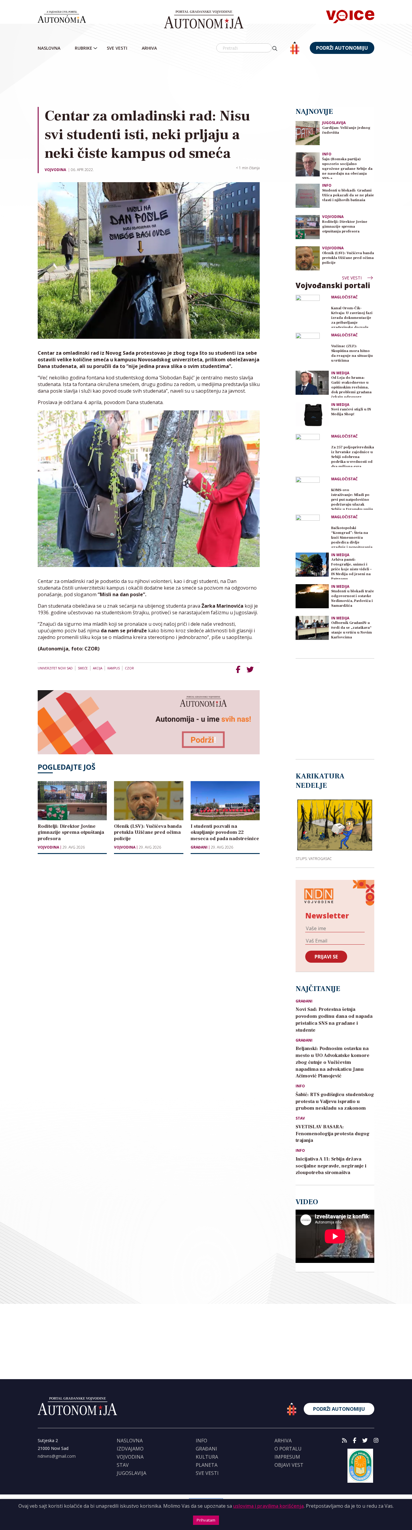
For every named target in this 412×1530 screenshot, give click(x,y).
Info (326, 154)
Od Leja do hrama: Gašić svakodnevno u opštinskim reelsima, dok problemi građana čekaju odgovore (351, 386)
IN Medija (340, 373)
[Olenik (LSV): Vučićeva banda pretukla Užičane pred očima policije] (308, 257)
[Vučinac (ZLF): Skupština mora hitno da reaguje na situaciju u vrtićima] (312, 349)
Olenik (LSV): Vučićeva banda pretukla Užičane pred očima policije (348, 258)
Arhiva (149, 48)
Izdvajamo (130, 1448)
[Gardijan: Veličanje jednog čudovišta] (308, 132)
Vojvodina (55, 169)
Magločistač (344, 297)
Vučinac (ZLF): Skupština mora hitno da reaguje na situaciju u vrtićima (352, 353)
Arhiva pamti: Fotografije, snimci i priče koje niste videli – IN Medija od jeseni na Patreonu (351, 568)
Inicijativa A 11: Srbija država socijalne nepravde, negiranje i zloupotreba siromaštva (331, 1166)
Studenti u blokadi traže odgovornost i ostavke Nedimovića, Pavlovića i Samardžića (352, 598)
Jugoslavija (334, 122)
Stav (300, 1118)
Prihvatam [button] (206, 1520)
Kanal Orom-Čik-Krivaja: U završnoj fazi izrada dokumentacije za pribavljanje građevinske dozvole (351, 317)
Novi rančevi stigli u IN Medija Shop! (351, 411)
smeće (83, 668)
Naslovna (49, 48)
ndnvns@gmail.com (57, 1456)
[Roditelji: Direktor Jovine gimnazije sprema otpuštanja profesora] (308, 226)
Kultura (207, 1457)
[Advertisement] (219, 81)
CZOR (129, 668)
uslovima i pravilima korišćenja (268, 1506)
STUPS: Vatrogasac (314, 858)
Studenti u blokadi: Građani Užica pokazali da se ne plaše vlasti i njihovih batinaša (348, 195)
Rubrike (83, 48)
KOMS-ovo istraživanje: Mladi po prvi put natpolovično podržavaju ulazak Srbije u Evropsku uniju (352, 499)
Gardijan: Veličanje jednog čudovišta (346, 130)
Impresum (287, 1457)
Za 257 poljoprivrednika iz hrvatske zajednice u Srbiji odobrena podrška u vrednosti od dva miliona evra (352, 456)
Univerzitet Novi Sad (55, 668)
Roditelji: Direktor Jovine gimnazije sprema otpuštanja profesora (344, 227)
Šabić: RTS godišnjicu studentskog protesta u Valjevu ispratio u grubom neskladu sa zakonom (335, 1101)
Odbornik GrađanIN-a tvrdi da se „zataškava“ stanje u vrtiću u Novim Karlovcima (351, 630)
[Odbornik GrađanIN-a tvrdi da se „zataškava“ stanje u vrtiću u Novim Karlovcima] (312, 628)
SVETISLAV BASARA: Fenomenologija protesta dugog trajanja (332, 1134)
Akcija (97, 668)
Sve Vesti (117, 48)
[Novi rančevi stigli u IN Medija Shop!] (312, 414)
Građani (199, 847)
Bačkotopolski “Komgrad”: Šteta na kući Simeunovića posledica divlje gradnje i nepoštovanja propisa (351, 537)
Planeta (206, 1465)
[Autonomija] (203, 19)
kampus (113, 668)
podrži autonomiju (342, 48)
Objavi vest (288, 1465)
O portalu (288, 1448)
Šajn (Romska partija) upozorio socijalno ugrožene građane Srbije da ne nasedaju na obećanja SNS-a (347, 168)
